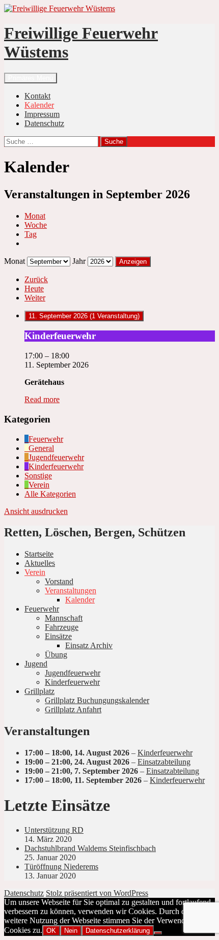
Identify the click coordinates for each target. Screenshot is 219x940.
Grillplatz (39, 691)
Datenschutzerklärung (118, 930)
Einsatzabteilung (164, 761)
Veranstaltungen (70, 590)
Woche (35, 225)
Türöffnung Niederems (61, 866)
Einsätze (58, 636)
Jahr (79, 261)
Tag (30, 234)
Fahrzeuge (61, 627)
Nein (70, 930)
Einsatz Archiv (89, 645)
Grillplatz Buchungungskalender (97, 700)
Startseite (38, 554)
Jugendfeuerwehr (72, 673)
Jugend (35, 663)
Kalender (39, 105)
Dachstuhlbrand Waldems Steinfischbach (90, 848)
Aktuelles (39, 563)
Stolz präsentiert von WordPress (97, 893)
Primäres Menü (30, 78)
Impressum (42, 114)
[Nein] (158, 932)
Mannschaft (64, 618)
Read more (42, 399)
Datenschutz (44, 123)
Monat (34, 215)
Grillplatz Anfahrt (73, 709)
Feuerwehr (41, 608)
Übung (56, 654)
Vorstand (59, 581)
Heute (34, 288)
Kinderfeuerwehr (72, 682)
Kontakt (37, 96)
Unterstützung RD (54, 830)
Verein (34, 572)
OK (51, 930)
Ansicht (36, 511)
